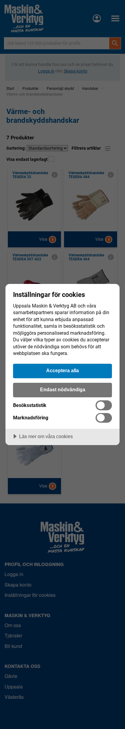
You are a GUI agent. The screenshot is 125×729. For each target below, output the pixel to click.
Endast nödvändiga (62, 389)
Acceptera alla (62, 370)
